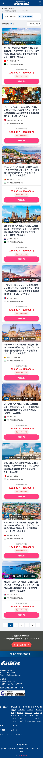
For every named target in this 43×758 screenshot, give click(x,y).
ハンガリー (22, 718)
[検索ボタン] (3, 3)
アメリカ (14, 725)
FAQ (21, 751)
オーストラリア (16, 734)
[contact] (26, 745)
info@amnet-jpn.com (13, 675)
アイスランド (16, 707)
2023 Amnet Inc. (22, 755)
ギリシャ (28, 712)
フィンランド (32, 718)
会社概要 (3, 749)
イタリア (30, 710)
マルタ (39, 721)
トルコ (37, 715)
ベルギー (21, 721)
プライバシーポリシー (35, 749)
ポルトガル (31, 721)
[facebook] (17, 745)
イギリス (21, 710)
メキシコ (14, 730)
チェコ (20, 715)
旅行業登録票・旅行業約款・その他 (18, 749)
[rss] (23, 745)
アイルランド (27, 707)
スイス (36, 712)
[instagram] (20, 745)
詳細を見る (22, 81)
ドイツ (13, 718)
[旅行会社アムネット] (21, 3)
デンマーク (29, 715)
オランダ (20, 712)
